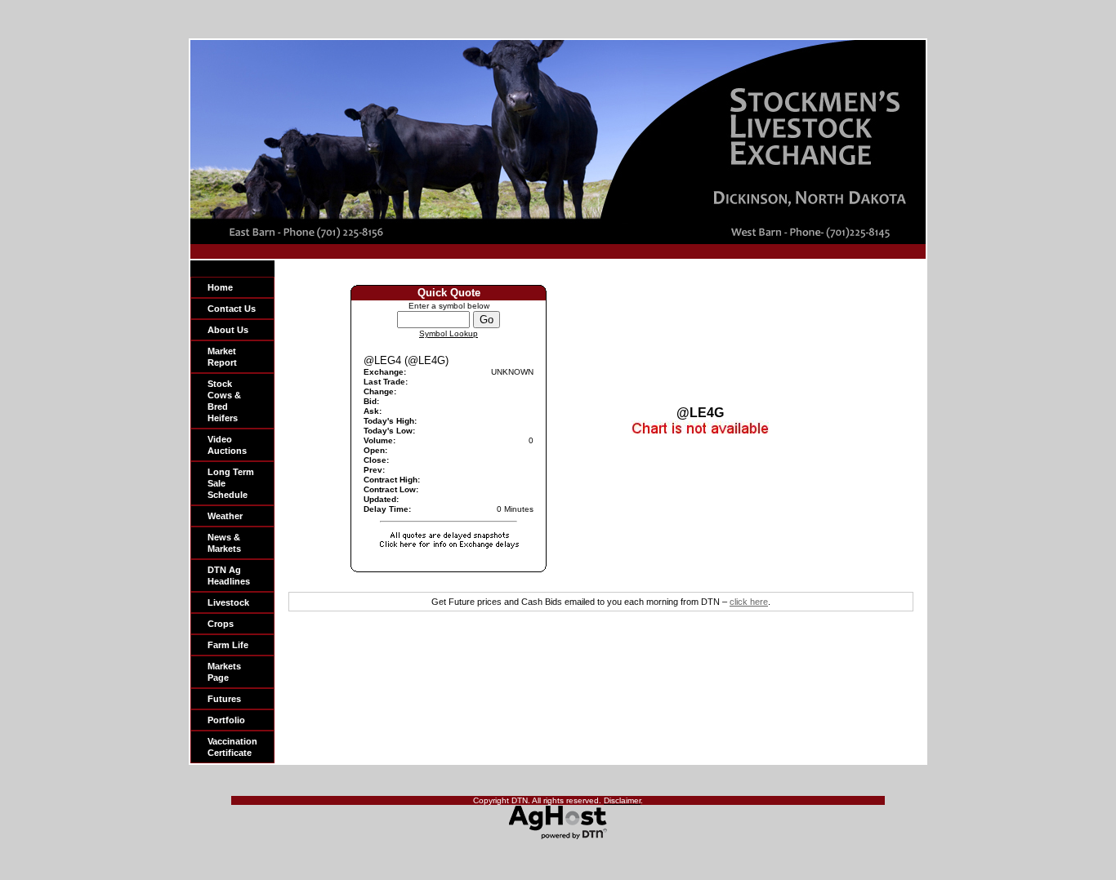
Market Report (222, 356)
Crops (221, 624)
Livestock (228, 602)
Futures (224, 699)
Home (220, 287)
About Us (228, 330)
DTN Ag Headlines (229, 575)
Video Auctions (227, 445)
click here (749, 602)
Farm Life (228, 645)
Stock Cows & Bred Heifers (224, 401)
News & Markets (224, 542)
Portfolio (226, 720)
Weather (225, 516)
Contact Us (232, 308)
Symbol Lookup (448, 333)
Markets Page (224, 671)
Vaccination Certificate (232, 747)
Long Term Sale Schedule (231, 483)
